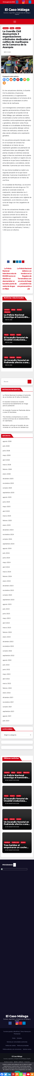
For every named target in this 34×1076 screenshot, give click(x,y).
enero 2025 (7, 525)
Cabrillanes (7, 842)
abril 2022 (6, 679)
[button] (26, 22)
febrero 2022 (7, 688)
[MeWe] (21, 79)
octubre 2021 (7, 707)
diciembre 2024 (8, 530)
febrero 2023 (7, 632)
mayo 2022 (6, 674)
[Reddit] (11, 79)
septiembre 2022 (8, 655)
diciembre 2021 (8, 697)
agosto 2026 (7, 441)
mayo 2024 (6, 562)
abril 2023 (6, 623)
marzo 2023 (7, 627)
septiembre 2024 (8, 544)
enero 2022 (7, 693)
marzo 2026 (7, 464)
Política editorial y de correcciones (12, 1049)
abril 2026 (6, 460)
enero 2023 (7, 637)
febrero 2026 (7, 469)
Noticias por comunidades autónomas (17, 1042)
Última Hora (7, 312)
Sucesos (18, 28)
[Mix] (24, 79)
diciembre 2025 (8, 478)
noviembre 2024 (8, 534)
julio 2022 (6, 665)
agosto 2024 (7, 548)
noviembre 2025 (8, 483)
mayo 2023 (6, 618)
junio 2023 (6, 613)
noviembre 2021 (8, 702)
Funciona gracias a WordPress (11, 1031)
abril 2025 (6, 511)
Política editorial (18, 1062)
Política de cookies (11, 1045)
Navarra (6, 334)
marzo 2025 (7, 516)
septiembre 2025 (8, 492)
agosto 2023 (7, 604)
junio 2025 (6, 502)
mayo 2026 (6, 455)
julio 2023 (6, 609)
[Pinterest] (17, 79)
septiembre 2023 (8, 600)
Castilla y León (15, 842)
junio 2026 (6, 451)
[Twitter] (7, 79)
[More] (4, 83)
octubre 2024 (7, 539)
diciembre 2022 (8, 641)
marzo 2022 (7, 683)
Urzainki (19, 334)
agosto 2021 (7, 716)
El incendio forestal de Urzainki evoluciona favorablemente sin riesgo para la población (15, 403)
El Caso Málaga (17, 10)
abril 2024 (6, 567)
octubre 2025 (7, 488)
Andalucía (5, 28)
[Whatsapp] (28, 79)
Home (13, 1038)
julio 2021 (6, 721)
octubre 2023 (7, 595)
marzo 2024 (7, 572)
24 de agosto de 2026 (12, 780)
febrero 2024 (7, 576)
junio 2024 (6, 558)
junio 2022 (6, 669)
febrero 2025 (7, 520)
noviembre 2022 (8, 646)
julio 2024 (6, 553)
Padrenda (12, 357)
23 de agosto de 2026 (12, 803)
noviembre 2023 (8, 590)
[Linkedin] (14, 79)
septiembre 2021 (8, 711)
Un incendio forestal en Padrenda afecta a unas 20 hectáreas (16, 362)
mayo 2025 (6, 506)
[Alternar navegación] (15, 22)
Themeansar (17, 1033)
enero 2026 (7, 474)
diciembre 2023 (8, 586)
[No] (32, 1070)
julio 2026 (6, 446)
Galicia (6, 357)
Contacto (19, 1038)
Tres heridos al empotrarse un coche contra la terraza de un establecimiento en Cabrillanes (16, 419)
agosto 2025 (7, 497)
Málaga (12, 28)
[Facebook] (4, 79)
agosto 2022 (7, 660)
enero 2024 (7, 581)
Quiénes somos (27, 1049)
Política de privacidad (23, 1045)
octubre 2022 (7, 651)
